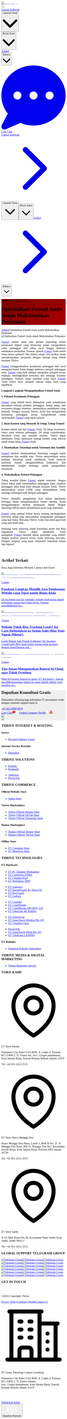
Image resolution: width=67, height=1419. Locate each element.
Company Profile (26, 1301)
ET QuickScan (16, 917)
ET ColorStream (17, 905)
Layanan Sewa (10, 13)
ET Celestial (15, 901)
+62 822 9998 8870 (12, 708)
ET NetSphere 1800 (19, 881)
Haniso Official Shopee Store (24, 831)
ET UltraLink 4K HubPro (22, 911)
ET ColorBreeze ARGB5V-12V (25, 908)
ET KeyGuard (16, 893)
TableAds (13, 775)
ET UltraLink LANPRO (21, 935)
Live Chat (6, 712)
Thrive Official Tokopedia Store (25, 818)
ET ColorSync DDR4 (20, 874)
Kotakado (13, 769)
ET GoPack (14, 896)
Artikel (5, 51)
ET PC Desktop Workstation (23, 871)
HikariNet (13, 752)
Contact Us (42, 1301)
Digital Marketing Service (22, 965)
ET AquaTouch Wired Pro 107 (25, 932)
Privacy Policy (9, 1301)
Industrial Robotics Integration (24, 948)
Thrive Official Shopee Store (24, 812)
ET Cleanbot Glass (18, 923)
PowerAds (14, 778)
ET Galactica (15, 886)
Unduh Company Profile (32, 712)
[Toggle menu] (2, 6)
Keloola (12, 766)
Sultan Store (14, 798)
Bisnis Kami (9, 33)
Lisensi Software (10, 9)
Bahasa (6, 54)
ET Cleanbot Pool (18, 877)
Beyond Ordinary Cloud (21, 739)
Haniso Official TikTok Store (24, 834)
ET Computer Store (19, 848)
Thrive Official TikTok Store (23, 815)
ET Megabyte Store (19, 851)
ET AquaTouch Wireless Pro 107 (26, 920)
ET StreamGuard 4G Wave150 (25, 889)
